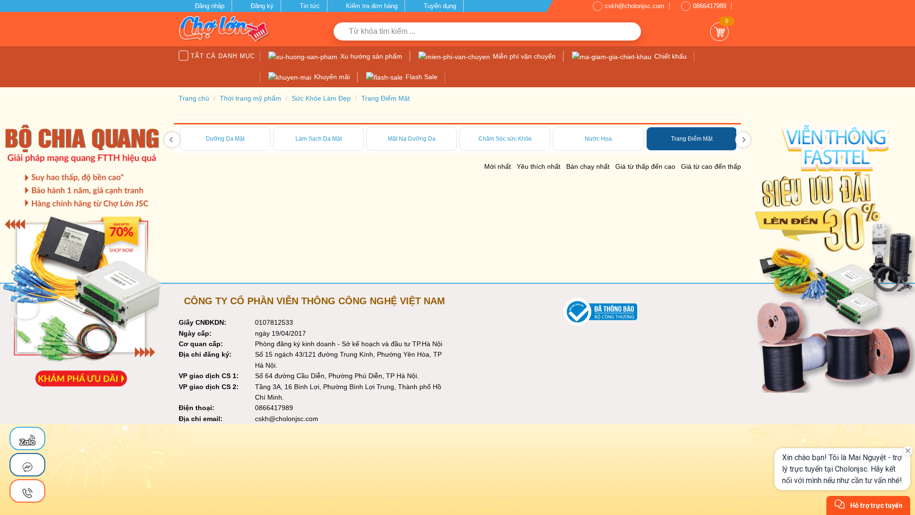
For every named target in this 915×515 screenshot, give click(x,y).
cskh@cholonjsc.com (634, 6)
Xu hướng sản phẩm (370, 56)
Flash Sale (420, 77)
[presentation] (172, 139)
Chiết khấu (669, 56)
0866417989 (709, 6)
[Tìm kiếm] (630, 31)
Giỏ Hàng (719, 31)
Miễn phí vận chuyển (523, 56)
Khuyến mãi (331, 77)
